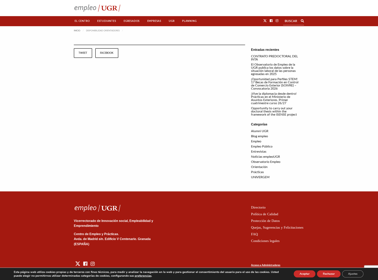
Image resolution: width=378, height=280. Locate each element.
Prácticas (257, 172)
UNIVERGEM (260, 177)
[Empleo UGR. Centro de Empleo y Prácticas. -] (97, 8)
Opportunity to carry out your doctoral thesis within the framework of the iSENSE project (274, 111)
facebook (106, 53)
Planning (189, 21)
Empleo (256, 141)
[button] (265, 21)
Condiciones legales (265, 241)
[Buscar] (302, 21)
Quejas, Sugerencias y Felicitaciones (277, 227)
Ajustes (353, 274)
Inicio (77, 31)
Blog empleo (259, 136)
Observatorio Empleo (265, 161)
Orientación (259, 167)
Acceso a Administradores (265, 265)
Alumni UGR (259, 131)
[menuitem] (82, 21)
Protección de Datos (265, 221)
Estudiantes (106, 21)
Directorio (258, 207)
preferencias (143, 275)
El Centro (82, 21)
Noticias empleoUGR (265, 156)
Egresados (132, 21)
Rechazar (329, 274)
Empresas (154, 21)
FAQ (254, 234)
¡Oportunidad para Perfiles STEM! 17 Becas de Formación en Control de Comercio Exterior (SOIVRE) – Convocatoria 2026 (274, 84)
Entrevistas (258, 151)
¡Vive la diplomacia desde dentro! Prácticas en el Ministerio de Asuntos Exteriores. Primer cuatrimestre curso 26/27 (273, 98)
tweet (83, 53)
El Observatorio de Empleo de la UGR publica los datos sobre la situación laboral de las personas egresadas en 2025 (273, 69)
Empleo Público (261, 146)
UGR (171, 21)
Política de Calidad (264, 214)
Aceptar (304, 274)
